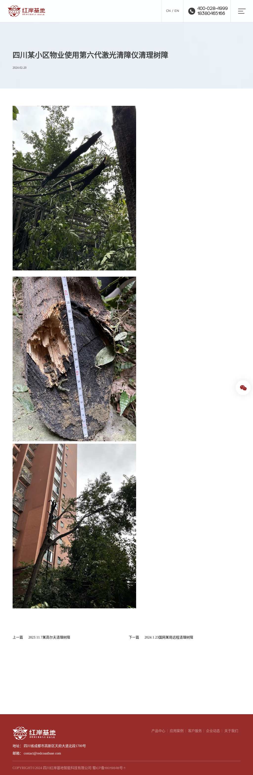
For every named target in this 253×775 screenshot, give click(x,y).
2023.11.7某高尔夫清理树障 (49, 637)
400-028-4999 (212, 8)
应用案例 (177, 731)
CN (168, 11)
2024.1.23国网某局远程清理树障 (169, 637)
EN (176, 11)
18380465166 (211, 13)
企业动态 (213, 731)
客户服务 (195, 731)
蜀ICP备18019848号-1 (108, 768)
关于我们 (231, 731)
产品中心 (158, 731)
